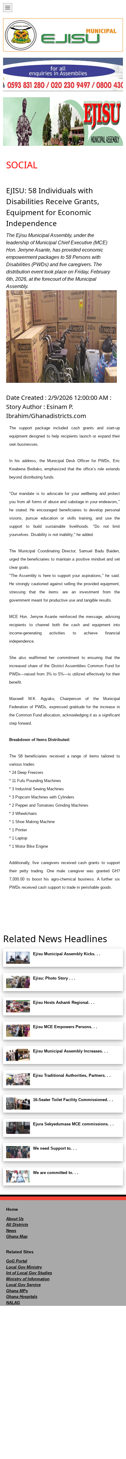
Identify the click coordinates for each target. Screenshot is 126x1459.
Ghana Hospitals (21, 1296)
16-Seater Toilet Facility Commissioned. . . (73, 1099)
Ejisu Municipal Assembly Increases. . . (70, 1051)
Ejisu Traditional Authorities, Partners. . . (72, 1075)
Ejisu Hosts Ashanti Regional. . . (63, 1002)
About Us (15, 1219)
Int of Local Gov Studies (29, 1273)
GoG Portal (16, 1261)
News (11, 1230)
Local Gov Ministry (24, 1267)
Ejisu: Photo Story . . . (54, 978)
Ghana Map (17, 1236)
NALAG (13, 1302)
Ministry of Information (28, 1279)
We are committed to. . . (55, 1172)
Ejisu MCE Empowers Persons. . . (65, 1027)
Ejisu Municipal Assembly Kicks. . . (66, 954)
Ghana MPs (17, 1291)
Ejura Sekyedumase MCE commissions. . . (73, 1124)
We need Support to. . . (55, 1148)
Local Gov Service (23, 1284)
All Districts (17, 1224)
